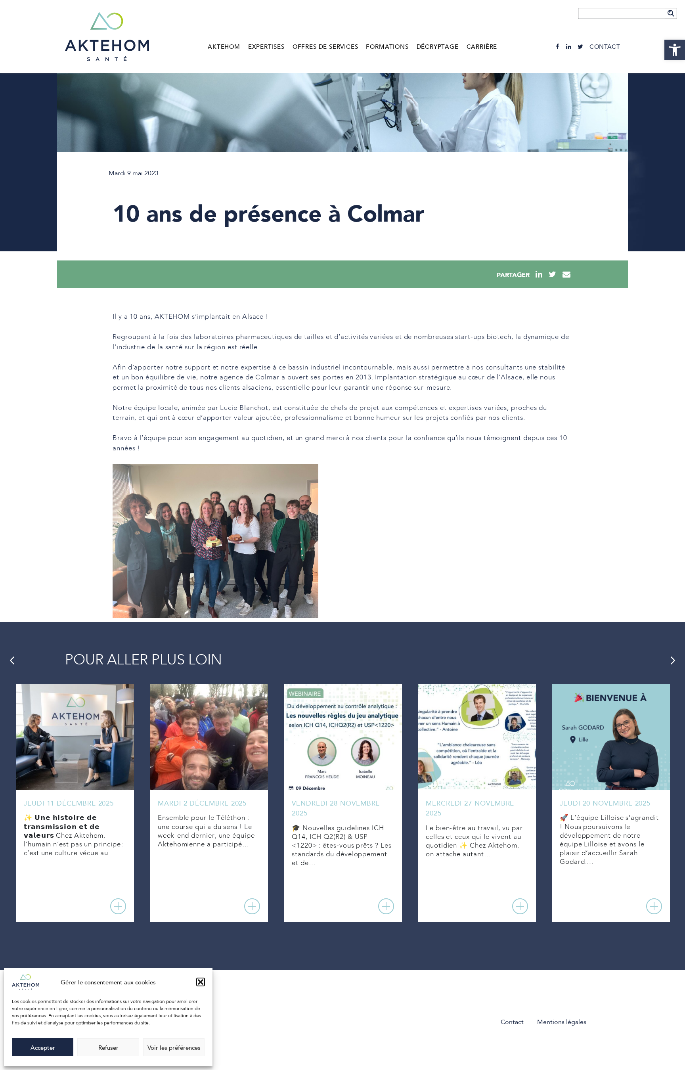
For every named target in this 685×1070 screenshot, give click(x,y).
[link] (674, 50)
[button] (201, 982)
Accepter (43, 1047)
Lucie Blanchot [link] (244, 408)
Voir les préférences (174, 1047)
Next (673, 660)
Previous (12, 660)
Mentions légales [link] (561, 1021)
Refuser (108, 1047)
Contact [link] (604, 46)
